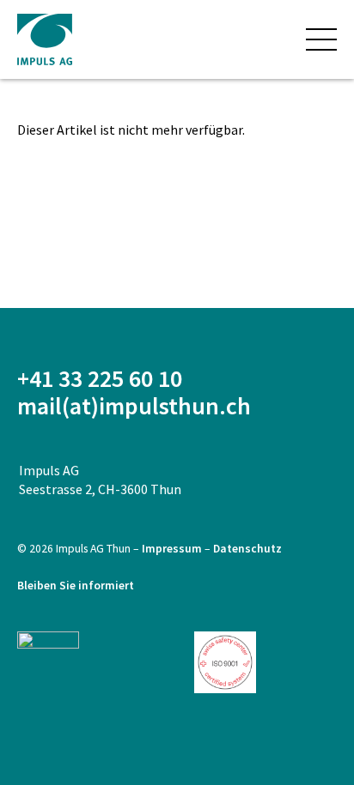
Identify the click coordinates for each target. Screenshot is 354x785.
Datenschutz (247, 548)
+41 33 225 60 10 (99, 378)
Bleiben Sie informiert (75, 585)
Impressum (173, 548)
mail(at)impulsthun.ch (134, 405)
